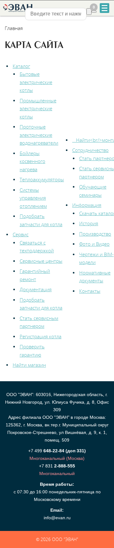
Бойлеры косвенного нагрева (32, 161)
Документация (36, 289)
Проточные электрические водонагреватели (39, 134)
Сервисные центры (41, 261)
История (88, 223)
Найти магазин (29, 365)
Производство (95, 234)
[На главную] (17, 8)
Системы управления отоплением (33, 198)
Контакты (89, 291)
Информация (86, 205)
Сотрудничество (90, 150)
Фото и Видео (94, 244)
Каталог (21, 66)
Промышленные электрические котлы (38, 108)
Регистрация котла (40, 336)
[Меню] (104, 8)
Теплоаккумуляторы (42, 179)
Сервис (20, 234)
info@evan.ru (57, 517)
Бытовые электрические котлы (36, 82)
